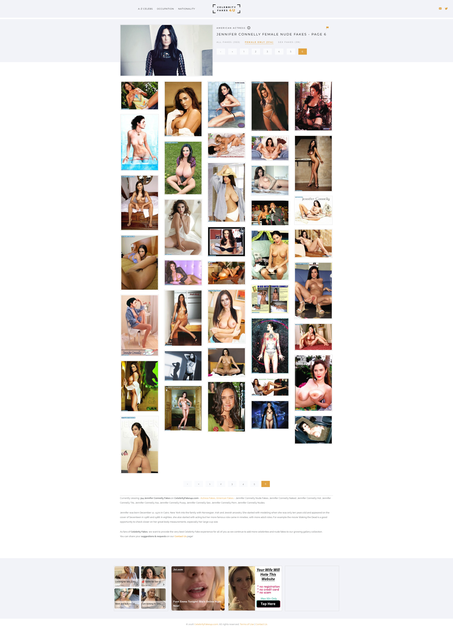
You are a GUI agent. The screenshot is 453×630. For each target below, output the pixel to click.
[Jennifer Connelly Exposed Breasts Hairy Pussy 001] (269, 388)
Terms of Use (247, 624)
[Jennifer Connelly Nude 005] (139, 387)
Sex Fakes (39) (289, 42)
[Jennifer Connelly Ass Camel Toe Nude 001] (139, 446)
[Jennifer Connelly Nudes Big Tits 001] (226, 193)
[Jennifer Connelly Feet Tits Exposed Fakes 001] (139, 204)
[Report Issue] (327, 28)
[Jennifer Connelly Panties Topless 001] (183, 367)
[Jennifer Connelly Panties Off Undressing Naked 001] (139, 143)
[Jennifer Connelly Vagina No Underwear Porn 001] (183, 228)
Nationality (186, 8)
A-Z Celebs (145, 8)
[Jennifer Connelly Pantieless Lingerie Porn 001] (313, 107)
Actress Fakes (207, 498)
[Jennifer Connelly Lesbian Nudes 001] (226, 146)
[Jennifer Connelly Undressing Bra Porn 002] (226, 243)
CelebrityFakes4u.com (206, 624)
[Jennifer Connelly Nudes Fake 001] (139, 326)
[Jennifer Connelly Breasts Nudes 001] (183, 274)
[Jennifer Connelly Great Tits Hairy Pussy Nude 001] (269, 181)
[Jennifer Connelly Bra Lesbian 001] (139, 264)
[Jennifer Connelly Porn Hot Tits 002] (183, 110)
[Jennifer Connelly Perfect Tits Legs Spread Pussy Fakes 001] (226, 363)
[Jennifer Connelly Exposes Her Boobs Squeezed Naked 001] (139, 97)
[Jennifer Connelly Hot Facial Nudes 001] (226, 408)
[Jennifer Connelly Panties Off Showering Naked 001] (226, 106)
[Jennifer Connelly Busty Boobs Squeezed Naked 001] (313, 384)
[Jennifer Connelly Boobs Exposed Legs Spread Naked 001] (313, 211)
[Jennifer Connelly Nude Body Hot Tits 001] (313, 164)
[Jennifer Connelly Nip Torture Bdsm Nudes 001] (269, 107)
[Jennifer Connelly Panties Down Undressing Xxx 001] (269, 256)
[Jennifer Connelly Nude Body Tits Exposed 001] (183, 319)
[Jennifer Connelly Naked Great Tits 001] (226, 317)
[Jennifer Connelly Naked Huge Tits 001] (183, 169)
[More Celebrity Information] (248, 28)
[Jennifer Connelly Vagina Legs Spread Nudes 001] (313, 338)
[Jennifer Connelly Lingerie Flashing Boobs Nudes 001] (269, 416)
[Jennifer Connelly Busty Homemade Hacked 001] (269, 300)
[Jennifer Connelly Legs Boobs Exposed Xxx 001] (313, 244)
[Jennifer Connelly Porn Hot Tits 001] (313, 431)
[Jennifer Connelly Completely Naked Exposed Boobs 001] (269, 347)
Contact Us (180, 536)
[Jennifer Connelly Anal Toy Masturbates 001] (226, 274)
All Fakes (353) (228, 42)
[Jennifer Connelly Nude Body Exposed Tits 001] (183, 409)
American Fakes (224, 498)
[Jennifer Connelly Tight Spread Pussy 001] (313, 291)
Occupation (165, 8)
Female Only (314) (259, 42)
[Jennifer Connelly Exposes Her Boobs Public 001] (269, 214)
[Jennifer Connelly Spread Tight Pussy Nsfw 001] (269, 149)
